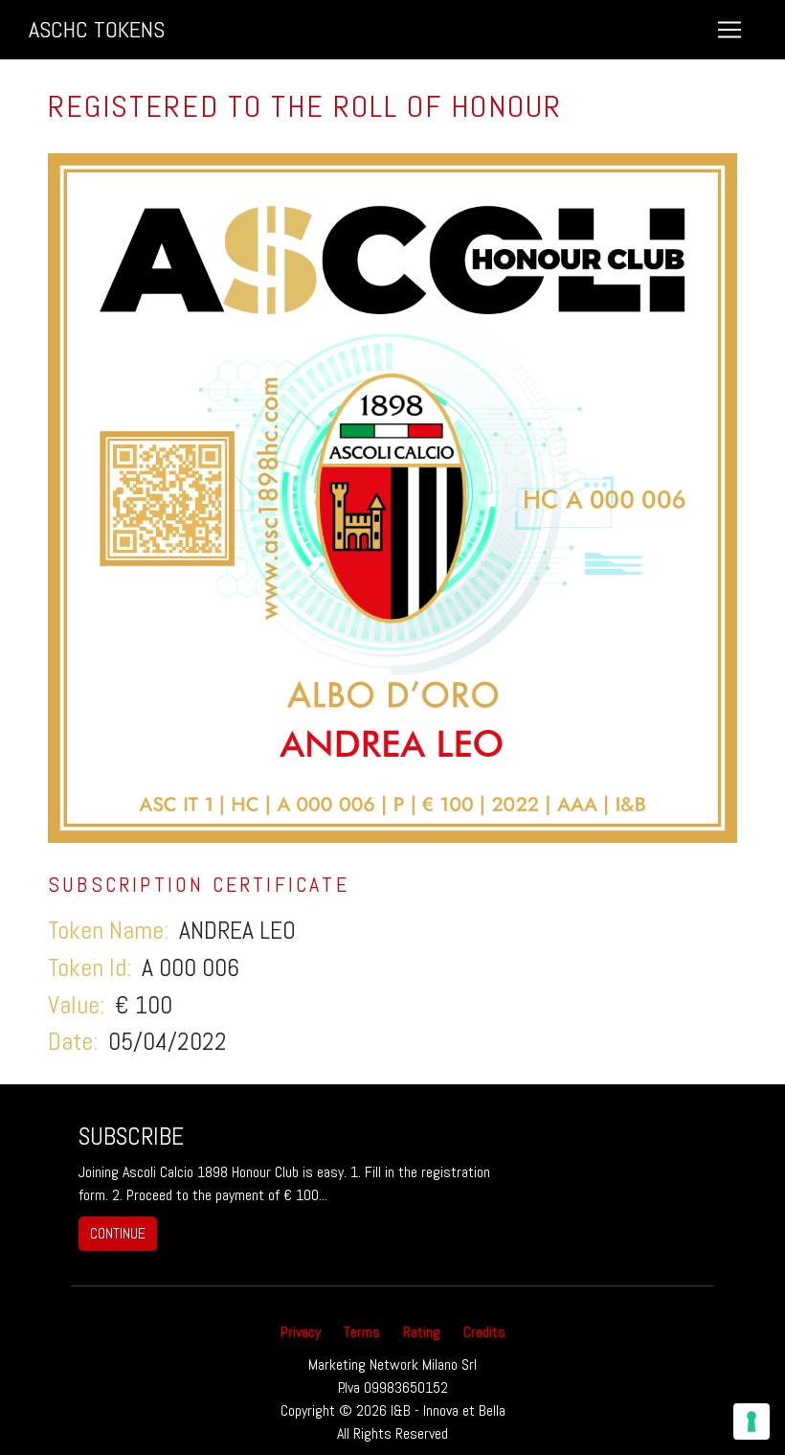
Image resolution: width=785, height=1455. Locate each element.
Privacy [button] (300, 1332)
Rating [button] (421, 1332)
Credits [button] (484, 1332)
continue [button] (118, 1233)
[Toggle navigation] (729, 30)
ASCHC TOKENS (97, 29)
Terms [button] (362, 1332)
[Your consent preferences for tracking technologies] (751, 1421)
